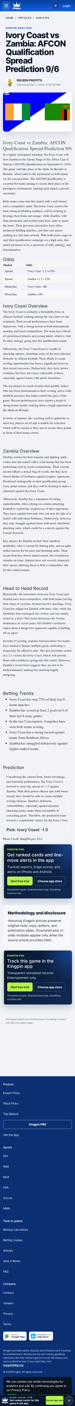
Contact (8, 1292)
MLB (6, 1177)
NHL (6, 1187)
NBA (6, 1166)
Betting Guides (12, 1240)
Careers (8, 1303)
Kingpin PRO (37, 1124)
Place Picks (10, 1103)
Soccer (7, 1198)
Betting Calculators (15, 1229)
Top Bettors (10, 1114)
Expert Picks (11, 1093)
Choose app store (50, 881)
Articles (24, 17)
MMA (6, 1208)
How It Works (11, 1261)
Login (67, 5)
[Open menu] (6, 5)
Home (10, 17)
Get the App (11, 1135)
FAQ (6, 1271)
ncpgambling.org (13, 1364)
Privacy (8, 1313)
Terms (7, 1324)
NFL (6, 1156)
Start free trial (20, 881)
